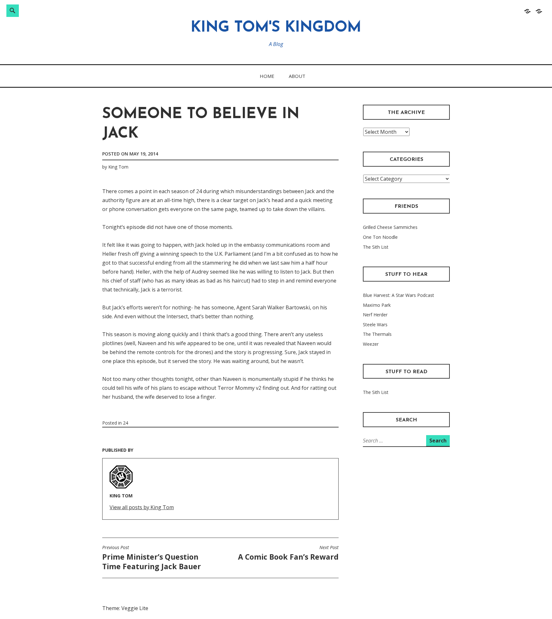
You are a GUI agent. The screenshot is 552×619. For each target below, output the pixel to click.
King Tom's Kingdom (276, 27)
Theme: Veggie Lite (125, 608)
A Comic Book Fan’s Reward (288, 553)
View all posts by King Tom (142, 507)
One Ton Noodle (380, 237)
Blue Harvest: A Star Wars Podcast (398, 295)
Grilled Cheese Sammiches (390, 227)
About (297, 76)
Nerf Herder (375, 315)
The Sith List (375, 247)
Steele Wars (375, 324)
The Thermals (377, 334)
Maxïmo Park (377, 305)
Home (267, 76)
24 (125, 423)
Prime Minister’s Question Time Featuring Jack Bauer (151, 558)
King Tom (118, 167)
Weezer (371, 344)
